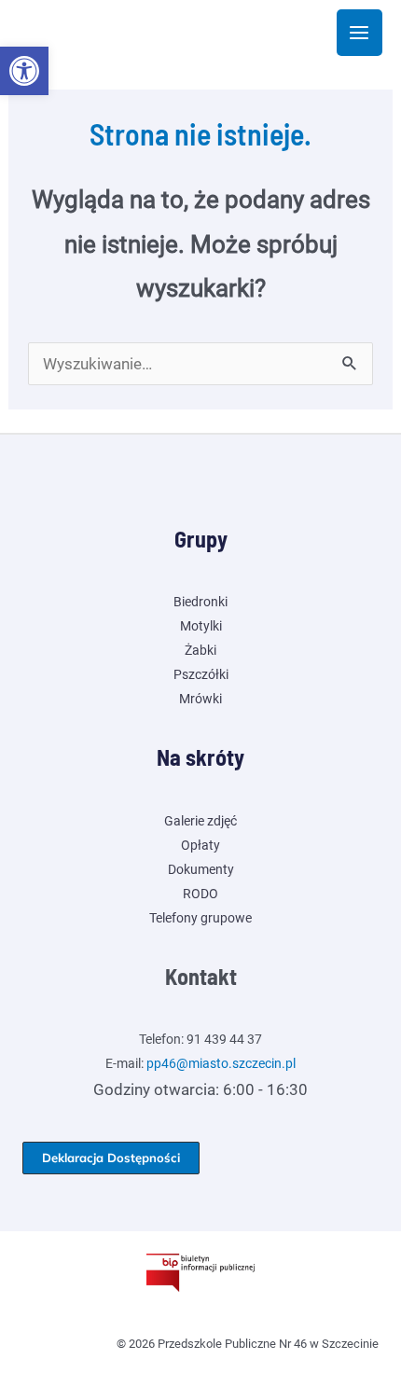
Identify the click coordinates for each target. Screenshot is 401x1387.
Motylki (201, 625)
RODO (200, 893)
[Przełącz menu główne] (360, 32)
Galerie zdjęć (200, 820)
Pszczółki (200, 674)
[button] (24, 71)
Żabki (200, 650)
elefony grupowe (204, 917)
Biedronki (200, 601)
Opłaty (200, 845)
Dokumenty (201, 869)
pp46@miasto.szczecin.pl (221, 1063)
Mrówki (200, 698)
